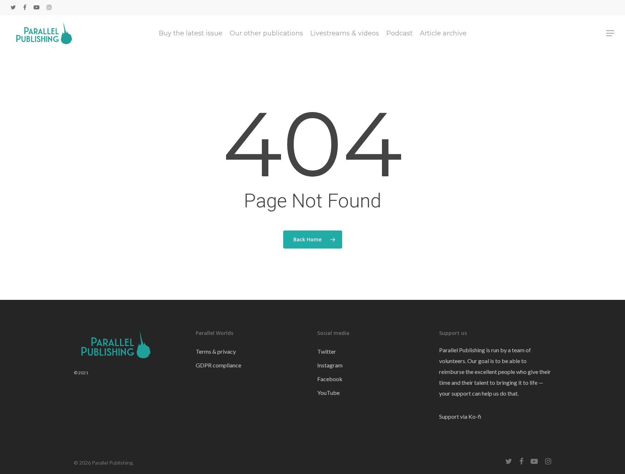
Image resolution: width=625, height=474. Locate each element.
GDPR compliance (218, 365)
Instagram (330, 365)
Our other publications (266, 33)
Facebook (330, 378)
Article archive (443, 33)
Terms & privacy (216, 351)
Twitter (326, 351)
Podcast (399, 33)
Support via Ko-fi (460, 416)
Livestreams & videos (344, 33)
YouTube (328, 392)
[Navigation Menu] (610, 33)
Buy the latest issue (190, 33)
